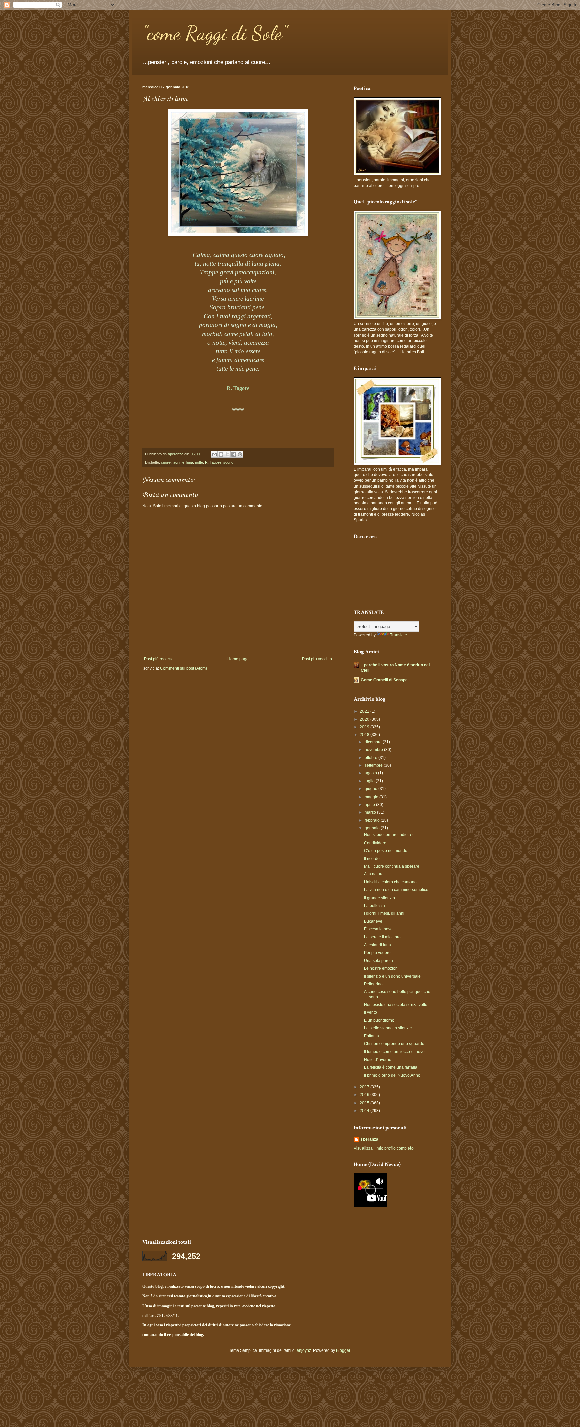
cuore (166, 462)
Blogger (343, 1350)
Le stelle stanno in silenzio (388, 1028)
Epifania (371, 1036)
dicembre (374, 742)
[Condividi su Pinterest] (240, 454)
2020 (365, 719)
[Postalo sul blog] (221, 454)
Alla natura (374, 874)
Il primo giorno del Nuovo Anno (392, 1075)
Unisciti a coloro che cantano (390, 882)
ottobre (371, 757)
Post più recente (159, 659)
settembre (374, 765)
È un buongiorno (379, 1020)
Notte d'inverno (377, 1059)
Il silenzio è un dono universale (392, 976)
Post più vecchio (317, 659)
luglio (370, 781)
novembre (374, 749)
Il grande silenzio (379, 898)
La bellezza (374, 905)
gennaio (373, 828)
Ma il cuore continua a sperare (391, 866)
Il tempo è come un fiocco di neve (394, 1051)
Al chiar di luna (377, 944)
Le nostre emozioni (381, 968)
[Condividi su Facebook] (233, 454)
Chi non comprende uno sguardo (394, 1043)
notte (199, 462)
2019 (365, 727)
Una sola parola (378, 960)
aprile (370, 804)
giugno (371, 788)
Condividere (375, 842)
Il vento (370, 1012)
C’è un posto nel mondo (385, 850)
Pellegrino (373, 984)
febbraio (373, 820)
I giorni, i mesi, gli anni (384, 913)
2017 (365, 1087)
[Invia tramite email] (214, 454)
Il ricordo (372, 858)
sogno (228, 462)
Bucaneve (373, 921)
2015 (365, 1103)
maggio (372, 797)
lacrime (178, 462)
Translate (398, 635)
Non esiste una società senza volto (395, 1004)
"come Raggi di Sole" (214, 33)
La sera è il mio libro (382, 937)
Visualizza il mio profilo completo (384, 1148)
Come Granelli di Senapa (384, 680)
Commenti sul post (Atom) (183, 668)
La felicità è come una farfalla (390, 1067)
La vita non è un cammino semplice (396, 889)
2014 (365, 1110)
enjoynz (304, 1350)
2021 (365, 711)
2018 (365, 734)
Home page (238, 659)
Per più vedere (377, 952)
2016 (365, 1094)
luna (189, 462)
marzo (371, 812)
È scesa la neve (378, 929)
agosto (371, 773)
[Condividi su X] (227, 454)
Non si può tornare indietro (388, 834)
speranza (369, 1139)
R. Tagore (213, 462)
